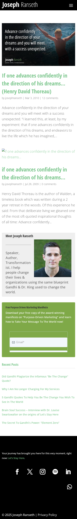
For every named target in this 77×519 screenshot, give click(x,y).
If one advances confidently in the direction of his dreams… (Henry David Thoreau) (34, 83)
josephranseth (13, 98)
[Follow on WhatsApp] (69, 486)
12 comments (50, 98)
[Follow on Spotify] (55, 471)
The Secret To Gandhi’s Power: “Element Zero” (30, 422)
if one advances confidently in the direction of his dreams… (34, 173)
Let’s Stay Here (16, 458)
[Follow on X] (30, 471)
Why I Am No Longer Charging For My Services (31, 389)
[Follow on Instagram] (42, 471)
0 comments (49, 184)
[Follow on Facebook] (17, 471)
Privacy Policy (47, 515)
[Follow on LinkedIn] (68, 471)
